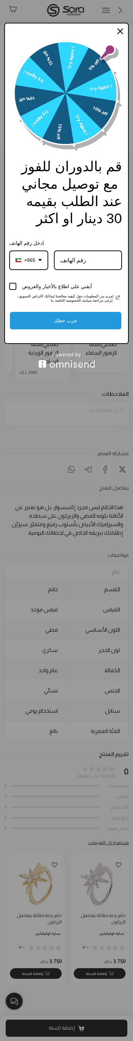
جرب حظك (65, 320)
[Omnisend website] (66, 360)
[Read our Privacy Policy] (117, 297)
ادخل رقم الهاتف (26, 243)
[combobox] (28, 260)
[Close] (120, 31)
